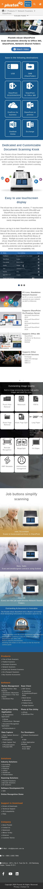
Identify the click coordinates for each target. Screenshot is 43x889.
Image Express (28, 705)
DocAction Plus (8, 699)
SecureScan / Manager (11, 721)
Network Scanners (25, 11)
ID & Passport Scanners (10, 672)
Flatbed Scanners (8, 662)
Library (4, 770)
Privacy (16, 887)
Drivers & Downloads (9, 806)
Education (6, 766)
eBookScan (27, 700)
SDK (24, 740)
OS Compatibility (8, 811)
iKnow (5, 719)
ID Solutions (6, 785)
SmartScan (27, 691)
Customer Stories (8, 838)
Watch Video (22, 49)
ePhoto (24, 712)
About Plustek (7, 825)
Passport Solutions (9, 781)
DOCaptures (7, 740)
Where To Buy (7, 832)
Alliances (5, 835)
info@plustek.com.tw (16, 848)
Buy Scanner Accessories (11, 674)
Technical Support (8, 809)
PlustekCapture (9, 745)
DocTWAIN (27, 747)
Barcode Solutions (8, 783)
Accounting (6, 764)
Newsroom (6, 830)
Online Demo (28, 4)
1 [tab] (20, 380)
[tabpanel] (21, 329)
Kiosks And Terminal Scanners (13, 669)
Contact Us (6, 827)
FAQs (4, 814)
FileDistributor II (9, 728)
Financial (5, 768)
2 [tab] (23, 380)
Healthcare (6, 772)
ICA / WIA (26, 749)
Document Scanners (9, 664)
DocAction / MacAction (11, 693)
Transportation (7, 774)
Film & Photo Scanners (10, 659)
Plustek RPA (7, 747)
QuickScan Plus (28, 714)
